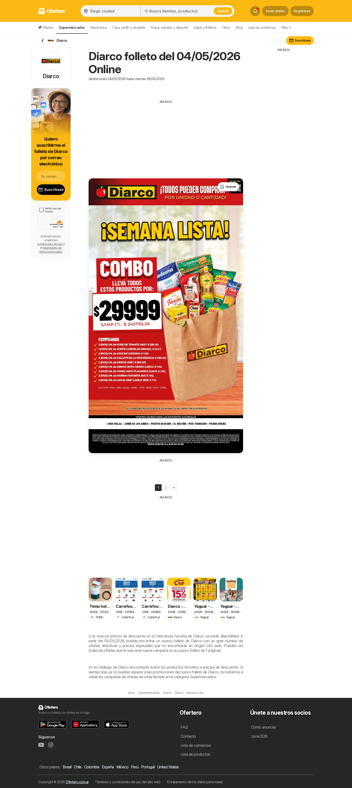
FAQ (184, 727)
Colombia (91, 767)
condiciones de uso (50, 244)
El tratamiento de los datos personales (195, 782)
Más (285, 27)
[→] (173, 487)
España (108, 767)
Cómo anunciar (263, 727)
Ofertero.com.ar (77, 782)
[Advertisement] (166, 137)
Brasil (67, 767)
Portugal (148, 767)
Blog (239, 27)
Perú (135, 767)
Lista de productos (195, 754)
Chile (77, 767)
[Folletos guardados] (255, 11)
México (122, 767)
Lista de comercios (262, 27)
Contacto (188, 736)
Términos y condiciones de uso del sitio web (127, 782)
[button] (52, 724)
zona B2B (259, 736)
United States (168, 767)
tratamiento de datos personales (50, 249)
